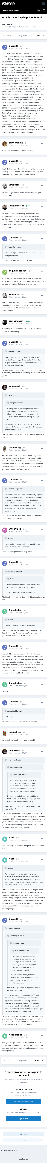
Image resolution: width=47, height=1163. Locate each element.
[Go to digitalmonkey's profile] (4, 322)
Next (38, 36)
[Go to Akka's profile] (4, 839)
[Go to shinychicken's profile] (4, 144)
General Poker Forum (27, 27)
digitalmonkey (16, 321)
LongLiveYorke (16, 205)
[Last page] (43, 36)
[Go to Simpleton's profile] (4, 186)
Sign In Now (23, 1119)
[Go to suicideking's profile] (4, 449)
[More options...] (42, 47)
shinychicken (16, 142)
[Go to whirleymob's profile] (4, 530)
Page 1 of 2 (23, 36)
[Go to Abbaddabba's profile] (4, 611)
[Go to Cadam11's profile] (4, 47)
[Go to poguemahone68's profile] (4, 272)
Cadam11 (8, 24)
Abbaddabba (15, 610)
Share (24, 1134)
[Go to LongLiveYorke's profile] (4, 207)
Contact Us (23, 1159)
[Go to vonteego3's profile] (4, 387)
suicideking (15, 447)
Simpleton (14, 184)
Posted (19, 48)
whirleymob (15, 529)
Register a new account (23, 1101)
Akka (11, 837)
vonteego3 (14, 386)
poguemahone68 (18, 270)
